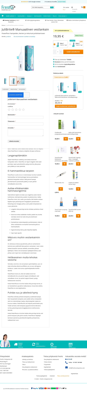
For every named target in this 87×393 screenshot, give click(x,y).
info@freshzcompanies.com (77, 368)
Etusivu (3, 25)
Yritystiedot (47, 364)
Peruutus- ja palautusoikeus (30, 369)
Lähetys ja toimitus (27, 359)
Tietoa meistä (48, 362)
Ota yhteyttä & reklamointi (29, 367)
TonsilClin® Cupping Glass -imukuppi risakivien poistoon (74, 159)
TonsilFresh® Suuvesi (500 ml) (75, 210)
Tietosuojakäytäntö (49, 369)
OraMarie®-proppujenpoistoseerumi (62, 133)
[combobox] (42, 7)
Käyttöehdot (47, 367)
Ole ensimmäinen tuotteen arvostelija (24, 36)
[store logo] (8, 7)
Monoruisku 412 (59, 182)
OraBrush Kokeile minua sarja (74, 183)
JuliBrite (8, 36)
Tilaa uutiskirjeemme (63, 376)
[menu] (43, 16)
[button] (5, 81)
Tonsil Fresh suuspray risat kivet (61, 210)
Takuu (24, 364)
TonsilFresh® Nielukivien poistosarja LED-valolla (61, 159)
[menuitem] (2, 16)
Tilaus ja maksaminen (28, 362)
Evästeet (52, 376)
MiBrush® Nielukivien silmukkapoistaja (75, 133)
